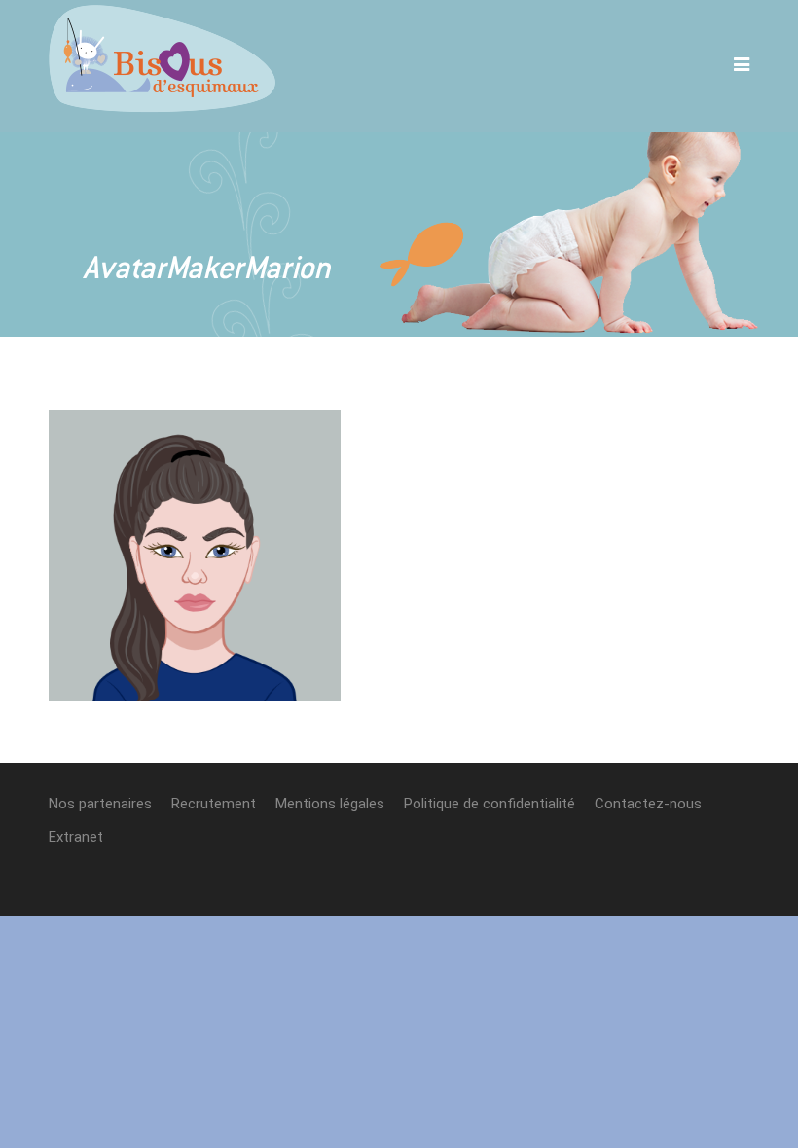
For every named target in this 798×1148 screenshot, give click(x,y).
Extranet (76, 836)
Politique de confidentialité (489, 803)
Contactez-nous (648, 803)
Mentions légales (329, 803)
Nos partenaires (100, 803)
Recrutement (213, 803)
